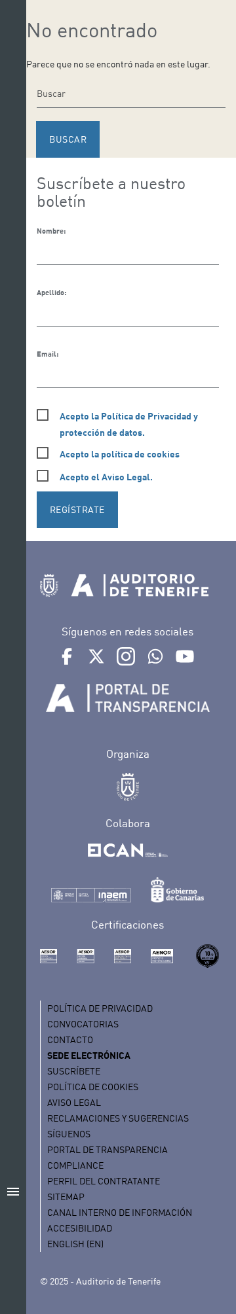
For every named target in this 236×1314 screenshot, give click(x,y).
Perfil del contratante (103, 1180)
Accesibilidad (79, 1228)
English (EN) (75, 1243)
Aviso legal (74, 1102)
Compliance (75, 1165)
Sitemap (66, 1196)
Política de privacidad (100, 1008)
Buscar (68, 139)
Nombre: (51, 231)
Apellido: (51, 292)
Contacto (70, 1039)
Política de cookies (92, 1086)
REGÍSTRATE (77, 509)
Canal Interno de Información (119, 1212)
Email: (47, 354)
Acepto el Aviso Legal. (106, 476)
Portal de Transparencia (107, 1149)
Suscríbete (73, 1070)
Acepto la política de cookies (120, 453)
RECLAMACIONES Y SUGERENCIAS (118, 1118)
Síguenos (68, 1133)
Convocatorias (83, 1023)
